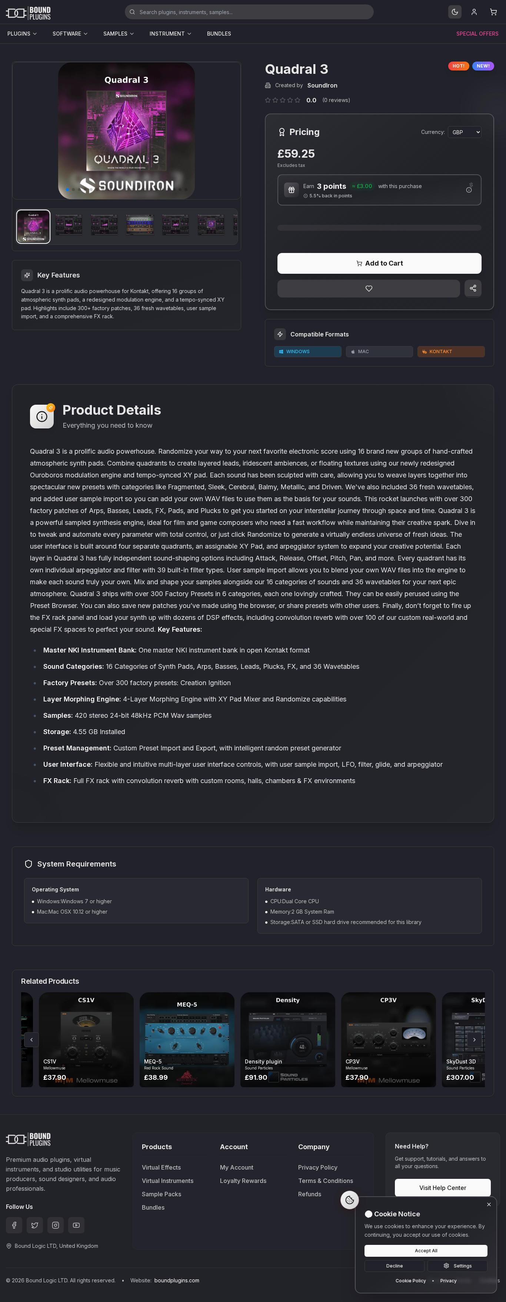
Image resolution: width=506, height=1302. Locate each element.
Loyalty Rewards (243, 1180)
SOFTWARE (67, 33)
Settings (463, 1265)
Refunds (309, 1194)
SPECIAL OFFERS (477, 33)
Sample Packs (161, 1194)
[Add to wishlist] (368, 288)
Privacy (448, 1280)
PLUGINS (18, 33)
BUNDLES (219, 33)
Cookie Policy (411, 1280)
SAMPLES (115, 33)
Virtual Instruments (167, 1180)
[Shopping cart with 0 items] (493, 12)
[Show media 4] (140, 226)
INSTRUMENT (167, 33)
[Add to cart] (97, 1040)
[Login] (474, 12)
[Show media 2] (69, 226)
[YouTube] (76, 1225)
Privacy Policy (317, 1167)
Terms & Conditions (325, 1180)
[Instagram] (55, 1225)
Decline (394, 1265)
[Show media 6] (211, 226)
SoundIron (322, 85)
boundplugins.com (176, 1280)
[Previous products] (31, 1039)
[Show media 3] (104, 226)
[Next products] (474, 1039)
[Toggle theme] (455, 12)
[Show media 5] (175, 226)
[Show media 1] (33, 226)
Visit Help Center (442, 1187)
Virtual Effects (161, 1167)
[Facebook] (14, 1225)
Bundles (153, 1207)
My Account (236, 1167)
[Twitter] (35, 1225)
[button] (67, 189)
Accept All (426, 1250)
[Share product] (473, 288)
